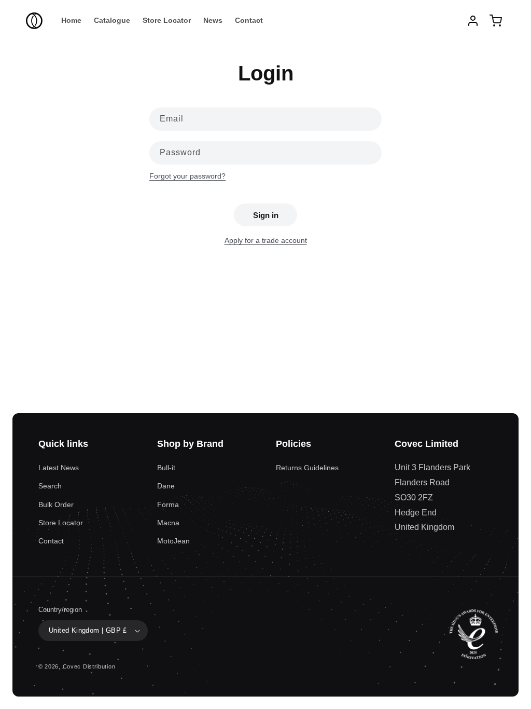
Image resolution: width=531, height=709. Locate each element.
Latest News (58, 467)
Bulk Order (56, 504)
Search (50, 486)
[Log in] (473, 21)
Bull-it (166, 467)
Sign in (265, 215)
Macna (168, 523)
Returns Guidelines (307, 467)
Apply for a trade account (266, 240)
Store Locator (60, 523)
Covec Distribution (89, 666)
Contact (51, 541)
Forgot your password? (187, 176)
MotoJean (173, 541)
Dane (166, 486)
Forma (168, 504)
